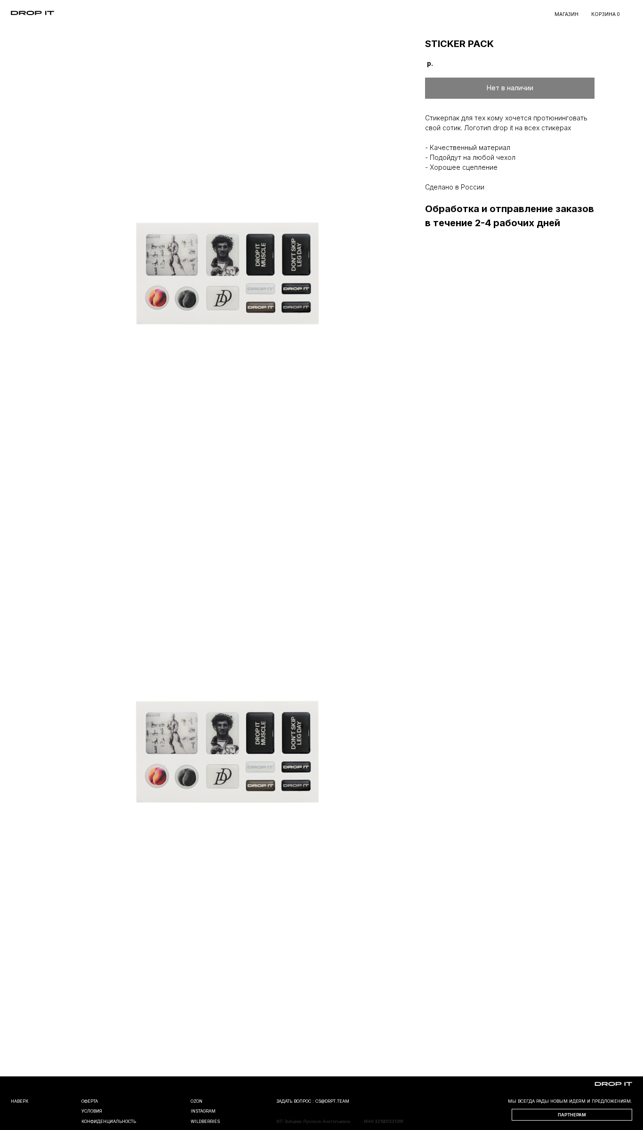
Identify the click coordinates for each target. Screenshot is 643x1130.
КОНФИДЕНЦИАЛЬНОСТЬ (108, 1121)
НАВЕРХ (19, 1101)
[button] (572, 1115)
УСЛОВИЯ (91, 1111)
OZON (196, 1101)
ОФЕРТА (89, 1101)
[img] (33, 13)
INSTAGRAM (203, 1111)
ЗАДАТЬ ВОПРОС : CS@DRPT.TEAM (312, 1101)
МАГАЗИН (567, 14)
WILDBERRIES (205, 1121)
